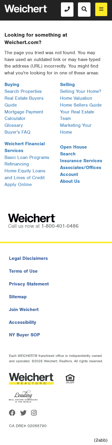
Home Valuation (76, 98)
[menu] (101, 9)
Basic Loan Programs (26, 157)
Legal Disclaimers (28, 258)
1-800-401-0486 (60, 226)
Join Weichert (24, 310)
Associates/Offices (80, 168)
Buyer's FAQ (17, 132)
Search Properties (23, 91)
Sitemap (18, 297)
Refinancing (16, 164)
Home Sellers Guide (81, 105)
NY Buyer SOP (24, 335)
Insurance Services (81, 161)
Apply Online (18, 185)
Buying (11, 85)
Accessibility (22, 322)
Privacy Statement (29, 284)
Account (69, 174)
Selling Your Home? (80, 91)
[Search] (84, 9)
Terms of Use (23, 271)
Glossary (13, 125)
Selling (67, 85)
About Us (70, 181)
